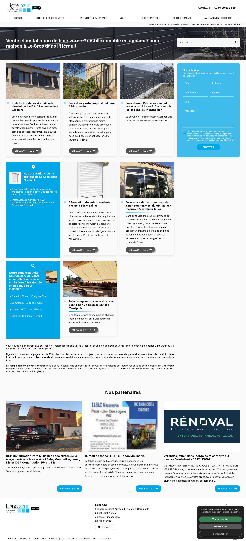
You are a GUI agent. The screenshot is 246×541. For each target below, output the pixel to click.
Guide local (11, 538)
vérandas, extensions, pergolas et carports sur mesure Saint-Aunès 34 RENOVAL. (196, 457)
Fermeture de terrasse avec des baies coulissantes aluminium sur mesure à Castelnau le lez (148, 206)
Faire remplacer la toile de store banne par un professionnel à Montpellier (91, 305)
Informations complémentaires (32, 538)
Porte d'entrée (151, 18)
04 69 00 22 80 (227, 7)
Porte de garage (182, 18)
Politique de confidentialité (79, 538)
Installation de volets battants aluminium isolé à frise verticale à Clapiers (35, 106)
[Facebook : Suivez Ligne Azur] (226, 506)
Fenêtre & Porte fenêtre (50, 18)
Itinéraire (106, 527)
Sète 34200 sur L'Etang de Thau (29, 296)
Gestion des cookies (102, 538)
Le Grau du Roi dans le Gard (27, 302)
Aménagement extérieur (218, 18)
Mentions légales (56, 538)
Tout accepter (220, 519)
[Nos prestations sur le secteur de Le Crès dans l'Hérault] (15, 178)
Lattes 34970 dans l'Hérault (27, 309)
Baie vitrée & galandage (93, 18)
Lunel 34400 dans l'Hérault (27, 316)
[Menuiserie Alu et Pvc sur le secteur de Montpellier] (25, 8)
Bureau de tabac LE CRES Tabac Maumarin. (115, 456)
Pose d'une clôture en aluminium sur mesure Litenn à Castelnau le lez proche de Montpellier (149, 106)
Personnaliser (220, 534)
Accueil (18, 18)
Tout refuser (220, 526)
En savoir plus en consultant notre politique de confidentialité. (210, 139)
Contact (204, 7)
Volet (123, 18)
